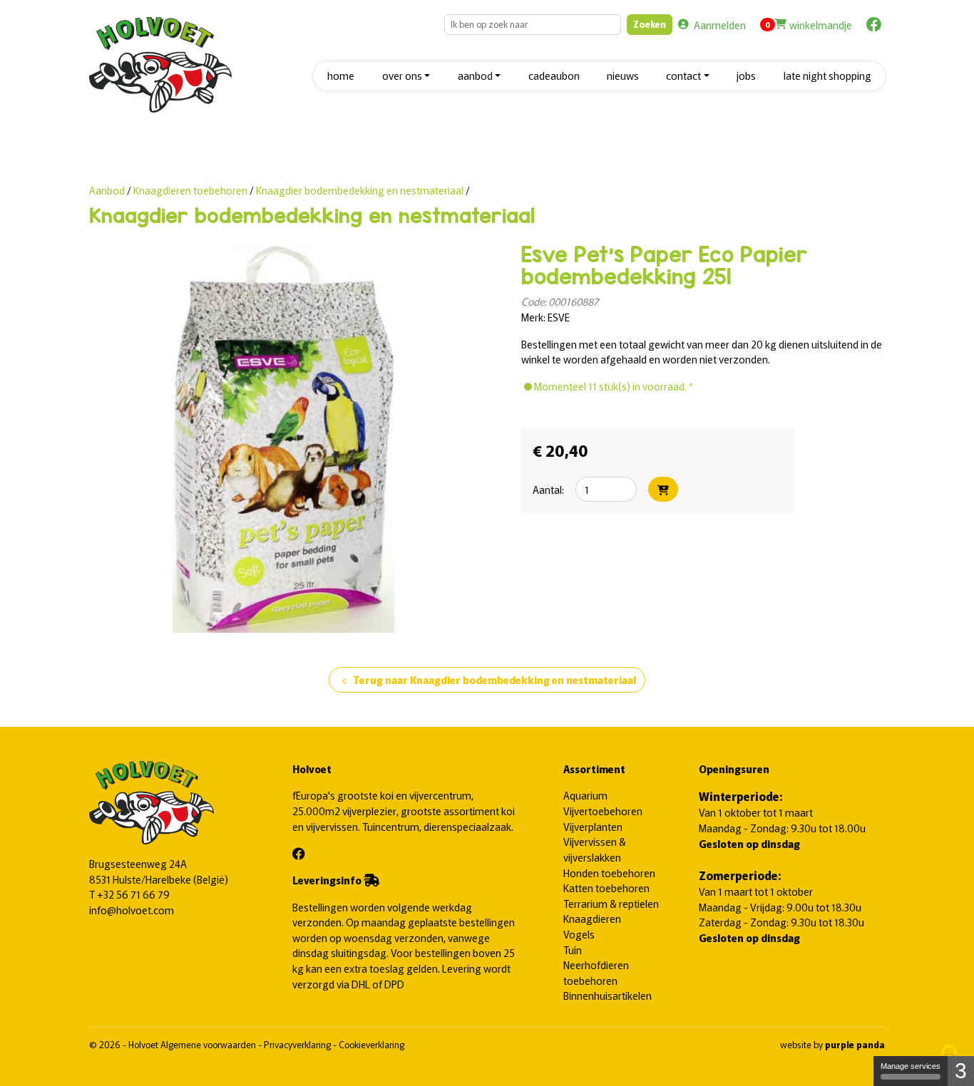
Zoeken (649, 24)
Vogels (579, 933)
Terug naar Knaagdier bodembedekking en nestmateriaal (487, 680)
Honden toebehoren (609, 872)
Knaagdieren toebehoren (191, 189)
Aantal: (548, 489)
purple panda (855, 1044)
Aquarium (585, 794)
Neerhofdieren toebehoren (596, 972)
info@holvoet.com (131, 909)
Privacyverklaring (298, 1044)
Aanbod (107, 189)
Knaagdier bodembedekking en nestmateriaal (359, 189)
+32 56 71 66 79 (133, 893)
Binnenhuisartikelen (607, 995)
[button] (406, 76)
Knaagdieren (592, 918)
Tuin (572, 949)
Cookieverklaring (371, 1044)
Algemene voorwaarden (209, 1044)
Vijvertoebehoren (602, 810)
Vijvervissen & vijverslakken (594, 849)
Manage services (910, 1066)
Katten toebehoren (606, 887)
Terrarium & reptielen (611, 903)
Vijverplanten (592, 826)
